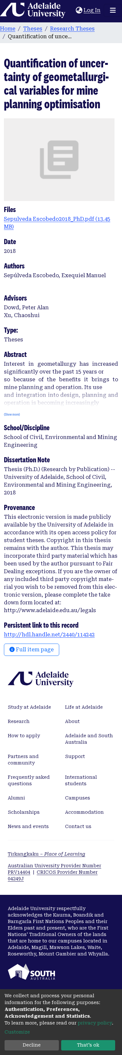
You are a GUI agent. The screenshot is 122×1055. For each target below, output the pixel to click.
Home (7, 29)
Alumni (16, 797)
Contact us (78, 826)
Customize (17, 1032)
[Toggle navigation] (113, 10)
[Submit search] (71, 10)
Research (19, 721)
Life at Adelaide (84, 707)
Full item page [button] (34, 649)
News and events (28, 826)
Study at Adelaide (29, 707)
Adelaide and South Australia (89, 739)
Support (75, 756)
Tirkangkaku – (46, 854)
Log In (92, 10)
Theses (32, 29)
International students (81, 780)
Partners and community (23, 759)
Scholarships (24, 812)
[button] (79, 10)
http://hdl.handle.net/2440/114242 (49, 635)
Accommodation (84, 812)
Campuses (77, 797)
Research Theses (72, 29)
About (72, 721)
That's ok (88, 1045)
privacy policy (95, 1022)
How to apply (24, 735)
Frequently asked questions (29, 780)
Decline (32, 1045)
